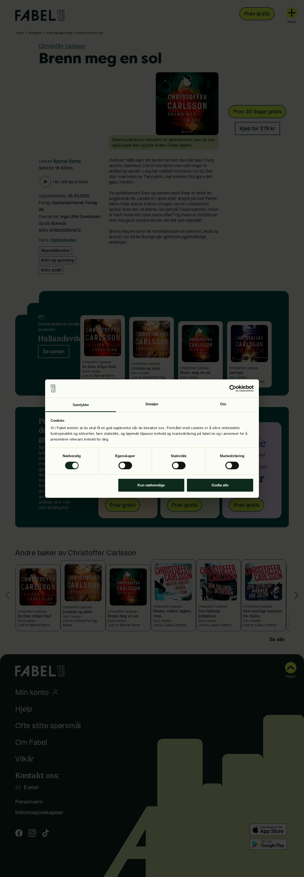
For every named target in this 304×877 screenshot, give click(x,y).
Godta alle (220, 485)
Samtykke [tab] (81, 405)
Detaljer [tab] (152, 404)
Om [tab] (223, 404)
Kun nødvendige (151, 485)
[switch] (125, 465)
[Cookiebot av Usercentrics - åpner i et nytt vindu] (233, 388)
